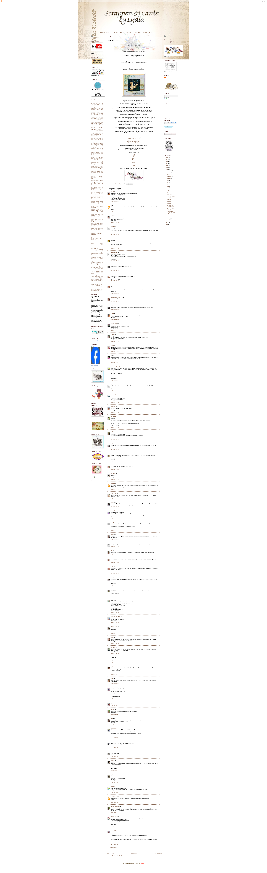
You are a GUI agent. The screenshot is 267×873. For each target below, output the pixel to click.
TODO (92, 272)
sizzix (96, 252)
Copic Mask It (100, 129)
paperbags (101, 223)
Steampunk (101, 258)
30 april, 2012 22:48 (115, 683)
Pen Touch (96, 227)
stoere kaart (101, 262)
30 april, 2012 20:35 (115, 622)
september (169, 176)
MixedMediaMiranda (94, 213)
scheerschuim (93, 244)
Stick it (97, 262)
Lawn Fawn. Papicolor (98, 196)
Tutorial (92, 273)
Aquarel (101, 104)
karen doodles (94, 188)
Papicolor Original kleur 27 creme (134, 138)
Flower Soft (96, 167)
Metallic (98, 209)
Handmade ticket (97, 177)
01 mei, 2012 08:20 (114, 714)
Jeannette (113, 589)
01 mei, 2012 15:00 (114, 782)
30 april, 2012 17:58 (115, 546)
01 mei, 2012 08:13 (114, 705)
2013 (167, 167)
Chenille (97, 117)
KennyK (102, 188)
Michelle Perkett (94, 210)
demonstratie (96, 144)
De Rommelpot (114, 687)
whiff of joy (97, 284)
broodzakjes (101, 113)
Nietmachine (97, 218)
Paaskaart (101, 220)
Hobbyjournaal (101, 178)
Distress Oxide (99, 152)
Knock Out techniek (95, 192)
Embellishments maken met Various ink (171, 212)
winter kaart (93, 285)
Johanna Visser (114, 626)
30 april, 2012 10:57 (115, 330)
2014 (167, 165)
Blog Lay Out (101, 112)
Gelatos (94, 171)
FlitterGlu (101, 166)
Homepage (134, 853)
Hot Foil (101, 180)
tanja (112, 702)
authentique (93, 108)
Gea (111, 550)
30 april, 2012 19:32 (115, 585)
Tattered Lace (100, 264)
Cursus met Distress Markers (171, 197)
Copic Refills (93, 130)
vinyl (102, 280)
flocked (92, 167)
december (169, 170)
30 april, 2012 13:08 (115, 412)
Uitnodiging (169, 199)
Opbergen (99, 219)
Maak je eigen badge (94, 365)
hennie (112, 191)
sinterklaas (93, 252)
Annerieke (113, 238)
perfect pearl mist (95, 228)
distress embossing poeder (97, 149)
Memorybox (93, 209)
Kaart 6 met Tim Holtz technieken (170, 206)
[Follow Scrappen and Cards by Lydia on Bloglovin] (170, 123)
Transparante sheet (99, 272)
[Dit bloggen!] (128, 184)
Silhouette (101, 248)
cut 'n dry (101, 143)
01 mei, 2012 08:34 (114, 724)
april (168, 186)
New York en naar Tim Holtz (170, 209)
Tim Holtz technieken (96, 271)
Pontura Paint (100, 229)
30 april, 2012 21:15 (115, 653)
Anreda (112, 786)
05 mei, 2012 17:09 (114, 826)
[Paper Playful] (97, 477)
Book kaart (96, 113)
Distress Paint (94, 153)
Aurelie (101, 107)
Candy (95, 114)
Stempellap (93, 262)
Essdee (92, 163)
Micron (100, 210)
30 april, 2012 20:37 (115, 633)
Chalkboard (93, 117)
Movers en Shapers (99, 215)
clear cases (93, 119)
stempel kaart (94, 259)
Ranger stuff (94, 239)
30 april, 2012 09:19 (115, 270)
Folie (95, 168)
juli (167, 180)
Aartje (112, 678)
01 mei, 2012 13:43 (114, 756)
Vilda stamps (94, 280)
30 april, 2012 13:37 (115, 449)
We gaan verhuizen (170, 192)
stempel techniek (99, 261)
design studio (94, 145)
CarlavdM (113, 510)
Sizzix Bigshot (100, 252)
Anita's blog (113, 394)
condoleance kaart (99, 122)
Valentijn (92, 276)
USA (102, 273)
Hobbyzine (93, 180)
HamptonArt (101, 176)
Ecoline (95, 159)
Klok (102, 191)
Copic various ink (99, 130)
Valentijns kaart (97, 276)
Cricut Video (97, 140)
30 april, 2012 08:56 (115, 222)
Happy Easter (169, 194)
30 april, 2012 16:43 (115, 498)
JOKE (112, 718)
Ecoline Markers (100, 159)
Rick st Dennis (98, 240)
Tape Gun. (169, 201)
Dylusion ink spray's (95, 157)
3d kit (92, 102)
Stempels (137, 32)
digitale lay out (99, 148)
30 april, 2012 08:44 (115, 201)
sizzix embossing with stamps (96, 253)
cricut (102, 137)
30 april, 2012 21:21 (115, 662)
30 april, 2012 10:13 (115, 309)
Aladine (97, 103)
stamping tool (100, 257)
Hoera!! (168, 187)
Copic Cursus (100, 123)
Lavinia (92, 196)
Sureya (98, 263)
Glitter (92, 173)
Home (95, 32)
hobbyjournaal (94, 178)
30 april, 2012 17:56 (115, 539)
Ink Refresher (101, 182)
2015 (167, 163)
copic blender (94, 123)
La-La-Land (97, 194)
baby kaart (98, 108)
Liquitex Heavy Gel (97, 198)
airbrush (93, 103)
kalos (102, 187)
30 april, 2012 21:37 (115, 674)
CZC (92, 144)
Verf (94, 277)
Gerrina (112, 305)
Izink (98, 184)
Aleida (112, 566)
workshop (98, 285)
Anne (112, 751)
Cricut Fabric (101, 138)
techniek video (94, 267)
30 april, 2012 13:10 (115, 427)
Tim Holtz (101, 270)
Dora (112, 741)
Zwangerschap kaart (97, 290)
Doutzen (112, 334)
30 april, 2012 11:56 (114, 351)
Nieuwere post (110, 853)
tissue (102, 271)
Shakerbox (96, 248)
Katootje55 (113, 522)
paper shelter (97, 223)
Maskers (97, 206)
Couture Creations (95, 133)
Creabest (93, 135)
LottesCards (113, 728)
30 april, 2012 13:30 (115, 439)
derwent (101, 144)
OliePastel (101, 218)
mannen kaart (96, 205)
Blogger (142, 863)
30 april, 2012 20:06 (115, 612)
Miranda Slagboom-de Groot (117, 297)
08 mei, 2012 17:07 (114, 844)
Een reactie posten (113, 847)
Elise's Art (92, 161)
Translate (169, 99)
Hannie (133, 162)
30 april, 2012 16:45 (115, 506)
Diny (134, 154)
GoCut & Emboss (96, 173)
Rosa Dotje (96, 242)
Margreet (112, 774)
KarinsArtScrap (114, 252)
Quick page (101, 238)
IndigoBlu (94, 182)
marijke (112, 345)
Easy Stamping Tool (98, 158)
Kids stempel (98, 189)
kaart (98, 186)
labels (102, 194)
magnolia (93, 203)
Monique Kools (114, 323)
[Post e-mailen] (125, 183)
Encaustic (101, 162)
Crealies (97, 135)
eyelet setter (97, 163)
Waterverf (93, 283)
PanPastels (169, 203)
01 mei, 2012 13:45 (114, 770)
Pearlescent (98, 225)
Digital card (97, 147)
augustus (169, 178)
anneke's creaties (114, 816)
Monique (112, 709)
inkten (99, 183)
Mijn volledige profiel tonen (169, 79)
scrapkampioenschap (95, 247)
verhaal (97, 277)
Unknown (113, 483)
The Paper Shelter (98, 268)
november (169, 172)
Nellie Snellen (98, 216)
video (101, 279)
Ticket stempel (94, 270)
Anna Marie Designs (95, 104)
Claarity (102, 118)
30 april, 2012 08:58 (115, 234)
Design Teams (147, 32)
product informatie (99, 235)
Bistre (98, 112)
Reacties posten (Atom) (117, 855)
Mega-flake (93, 207)
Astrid (134, 155)
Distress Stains (100, 153)
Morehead (93, 215)
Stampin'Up (93, 257)
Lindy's (95, 197)
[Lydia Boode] (95, 364)
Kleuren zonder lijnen (97, 191)
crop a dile (101, 140)
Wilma (134, 161)
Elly (134, 156)
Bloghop (93, 113)
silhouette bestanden (95, 249)
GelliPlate (98, 171)
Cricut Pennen (94, 139)
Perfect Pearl (101, 227)
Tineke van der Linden (115, 616)
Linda (112, 465)
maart (168, 216)
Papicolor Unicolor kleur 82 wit (134, 139)
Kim (111, 284)
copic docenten (94, 124)
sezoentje (113, 453)
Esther (112, 264)
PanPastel (93, 221)
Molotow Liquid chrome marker (97, 214)
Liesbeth (112, 760)
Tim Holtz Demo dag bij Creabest (171, 190)
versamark (97, 279)
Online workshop (117, 32)
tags (102, 263)
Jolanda (112, 502)
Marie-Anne (113, 473)
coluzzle (92, 122)
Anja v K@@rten (114, 830)
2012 (167, 169)
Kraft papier (100, 193)
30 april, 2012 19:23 (115, 573)
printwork (98, 233)
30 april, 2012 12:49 (115, 402)
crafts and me (99, 134)
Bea (111, 577)
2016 (167, 161)
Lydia (102, 202)
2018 (167, 157)
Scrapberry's (93, 245)
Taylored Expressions (97, 266)
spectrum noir (101, 254)
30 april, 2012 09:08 (115, 248)
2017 (167, 159)
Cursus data (96, 143)
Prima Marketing (100, 232)
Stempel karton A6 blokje (133, 142)
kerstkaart (93, 189)
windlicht (102, 284)
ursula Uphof (113, 493)
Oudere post (158, 853)
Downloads (128, 32)
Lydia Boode (93, 346)
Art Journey (96, 105)
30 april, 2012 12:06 (115, 362)
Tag (100, 263)
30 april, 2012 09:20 (115, 280)
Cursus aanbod (104, 32)
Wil (111, 355)
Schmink (102, 244)
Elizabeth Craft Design (99, 161)
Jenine (133, 158)
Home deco (98, 180)
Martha (112, 599)
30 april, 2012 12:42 (115, 390)
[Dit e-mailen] (127, 184)
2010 (167, 224)
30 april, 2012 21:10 (115, 643)
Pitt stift (95, 229)
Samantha (113, 226)
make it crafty (98, 203)
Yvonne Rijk (113, 416)
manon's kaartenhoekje (116, 366)
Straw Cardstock (94, 263)
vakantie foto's (100, 275)
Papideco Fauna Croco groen (133, 141)
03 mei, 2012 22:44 (114, 802)
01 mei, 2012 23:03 (114, 792)
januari (168, 219)
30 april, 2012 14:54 (115, 479)
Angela (112, 313)
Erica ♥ (112, 274)
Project (92, 238)
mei (168, 184)
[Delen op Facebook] (131, 184)
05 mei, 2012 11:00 (114, 812)
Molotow (101, 213)
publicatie (96, 238)
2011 (167, 222)
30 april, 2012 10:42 (115, 319)
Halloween (93, 176)
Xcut (99, 288)
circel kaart (99, 118)
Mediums (101, 206)
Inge (112, 384)
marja (112, 666)
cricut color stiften (95, 138)
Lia (111, 205)
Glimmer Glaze (95, 172)
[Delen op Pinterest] (132, 184)
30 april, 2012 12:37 (115, 380)
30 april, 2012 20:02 (115, 594)
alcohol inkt (101, 103)
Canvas (98, 114)
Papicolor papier (95, 224)
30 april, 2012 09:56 (115, 301)
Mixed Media (100, 211)
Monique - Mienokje (115, 806)
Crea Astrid (113, 406)
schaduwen (101, 243)
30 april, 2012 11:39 (114, 341)
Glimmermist (101, 172)
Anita (134, 164)
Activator (101, 102)
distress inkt (94, 151)
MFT (101, 209)
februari (168, 217)
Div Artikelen (94, 154)
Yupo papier (97, 289)
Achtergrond (96, 102)
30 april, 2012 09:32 (115, 293)
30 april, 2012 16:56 (115, 518)
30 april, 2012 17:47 (115, 530)
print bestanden (94, 233)
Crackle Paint (101, 133)
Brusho (92, 114)
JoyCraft (95, 186)
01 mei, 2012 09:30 (114, 737)
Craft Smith (93, 134)
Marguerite (113, 647)
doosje (102, 154)
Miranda (112, 543)
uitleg (96, 273)
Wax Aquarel (98, 283)
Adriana (112, 637)
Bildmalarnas (93, 112)
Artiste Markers (97, 107)
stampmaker (93, 258)
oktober (168, 174)
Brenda (112, 215)
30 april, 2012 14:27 (115, 460)
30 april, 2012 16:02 (115, 489)
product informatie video (97, 237)
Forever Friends (100, 168)
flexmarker (97, 166)
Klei (92, 191)
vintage (99, 280)
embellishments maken (95, 162)
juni (168, 182)
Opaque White (94, 219)
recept (99, 239)
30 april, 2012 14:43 (115, 469)
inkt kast (93, 183)
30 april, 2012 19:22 (115, 562)
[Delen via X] (129, 184)
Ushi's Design (94, 275)
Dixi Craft (99, 154)
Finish (134, 165)
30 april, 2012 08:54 (115, 211)
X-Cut (97, 288)
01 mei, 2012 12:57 (114, 747)
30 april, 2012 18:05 (115, 554)
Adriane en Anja (114, 796)
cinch (96, 118)
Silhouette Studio (99, 250)
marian (112, 443)
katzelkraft (98, 188)
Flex (95, 166)
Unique (100, 273)
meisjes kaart (100, 207)
